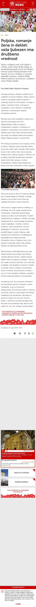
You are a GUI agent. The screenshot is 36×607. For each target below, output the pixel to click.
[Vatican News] (18, 4)
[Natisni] (20, 333)
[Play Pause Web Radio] (28, 9)
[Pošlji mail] (15, 333)
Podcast (31, 10)
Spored (34, 10)
